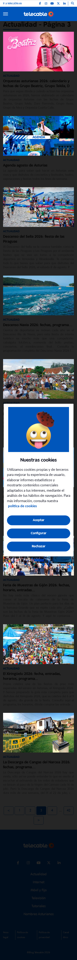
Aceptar (38, 520)
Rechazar (38, 546)
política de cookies (22, 506)
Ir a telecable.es (12, 3)
